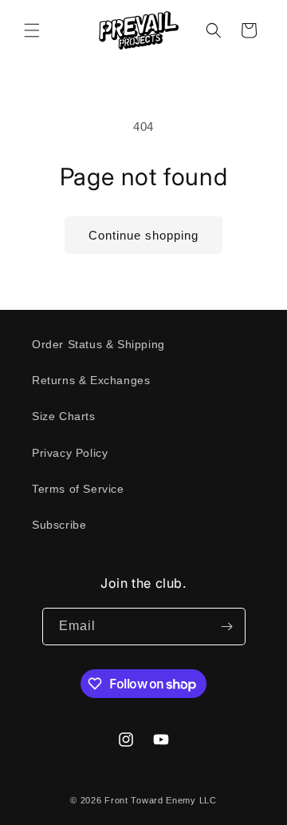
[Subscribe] (227, 626)
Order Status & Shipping (98, 344)
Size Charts (64, 416)
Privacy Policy (70, 452)
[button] (31, 30)
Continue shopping (143, 235)
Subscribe (59, 524)
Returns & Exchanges (91, 380)
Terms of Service (78, 488)
